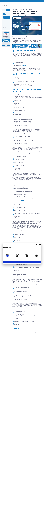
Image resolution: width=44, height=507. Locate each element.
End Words (4, 27)
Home (13, 9)
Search (8, 9)
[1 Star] (12, 15)
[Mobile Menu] (41, 5)
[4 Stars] (15, 15)
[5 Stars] (16, 15)
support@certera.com (13, 2)
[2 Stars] (13, 15)
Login (41, 2)
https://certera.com (24, 65)
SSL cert (22, 200)
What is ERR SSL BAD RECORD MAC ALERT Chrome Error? (6, 17)
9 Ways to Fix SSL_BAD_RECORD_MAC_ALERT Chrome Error (6, 25)
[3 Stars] (14, 15)
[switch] (17, 256)
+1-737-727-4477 (5, 2)
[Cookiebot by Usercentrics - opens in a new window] (37, 244)
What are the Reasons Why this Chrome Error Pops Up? (6, 21)
